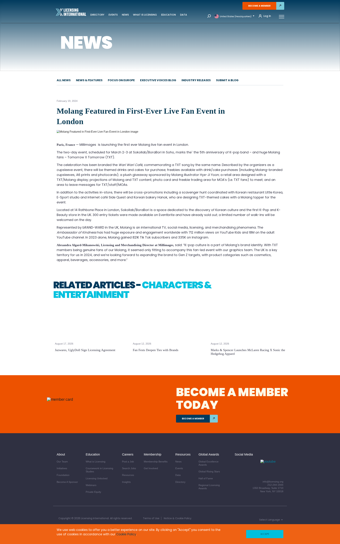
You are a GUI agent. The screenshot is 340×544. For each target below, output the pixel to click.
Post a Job (128, 461)
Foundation (63, 475)
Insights (126, 482)
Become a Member (259, 5)
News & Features (89, 80)
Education (168, 14)
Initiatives (62, 468)
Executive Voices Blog (158, 80)
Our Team (62, 461)
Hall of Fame (206, 478)
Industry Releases (196, 80)
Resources (128, 475)
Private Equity (93, 491)
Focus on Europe (121, 80)
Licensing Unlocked (96, 478)
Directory (97, 14)
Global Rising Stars (209, 471)
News (125, 14)
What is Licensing (145, 14)
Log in (267, 16)
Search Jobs (129, 468)
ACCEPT (264, 534)
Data (183, 14)
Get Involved (151, 468)
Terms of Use (151, 518)
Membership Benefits (156, 461)
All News (64, 80)
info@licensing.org (273, 481)
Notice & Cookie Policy (177, 518)
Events (113, 14)
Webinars (91, 485)
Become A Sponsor (67, 482)
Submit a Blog (227, 80)
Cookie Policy (126, 534)
